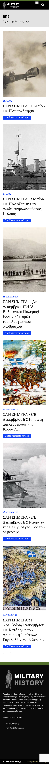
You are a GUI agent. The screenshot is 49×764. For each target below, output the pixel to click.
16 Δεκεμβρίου (10, 512)
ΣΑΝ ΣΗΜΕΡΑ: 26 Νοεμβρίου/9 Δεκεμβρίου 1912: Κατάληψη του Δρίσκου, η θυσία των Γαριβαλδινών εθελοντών (23, 630)
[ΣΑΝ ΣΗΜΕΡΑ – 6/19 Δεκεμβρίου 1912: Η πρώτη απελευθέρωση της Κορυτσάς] (24, 372)
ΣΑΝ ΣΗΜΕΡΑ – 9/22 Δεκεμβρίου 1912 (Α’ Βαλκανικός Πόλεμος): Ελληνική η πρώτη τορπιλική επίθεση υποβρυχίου (21, 314)
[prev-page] (5, 653)
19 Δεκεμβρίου (10, 409)
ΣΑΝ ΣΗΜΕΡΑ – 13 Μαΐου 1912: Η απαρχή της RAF (24, 108)
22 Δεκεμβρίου (11, 297)
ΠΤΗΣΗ (27, 761)
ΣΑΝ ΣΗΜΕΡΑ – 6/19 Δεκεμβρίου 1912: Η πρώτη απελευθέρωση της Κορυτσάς (23, 422)
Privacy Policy (39, 761)
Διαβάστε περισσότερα (17, 118)
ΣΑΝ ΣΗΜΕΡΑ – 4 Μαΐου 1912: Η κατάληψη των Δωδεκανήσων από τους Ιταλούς (23, 206)
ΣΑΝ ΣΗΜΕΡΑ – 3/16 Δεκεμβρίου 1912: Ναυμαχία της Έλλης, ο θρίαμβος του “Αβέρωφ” (24, 525)
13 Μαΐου (7, 101)
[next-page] (10, 653)
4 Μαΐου (7, 194)
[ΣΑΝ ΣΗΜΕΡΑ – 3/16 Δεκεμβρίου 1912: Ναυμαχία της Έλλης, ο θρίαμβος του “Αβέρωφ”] (24, 475)
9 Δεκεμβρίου (10, 615)
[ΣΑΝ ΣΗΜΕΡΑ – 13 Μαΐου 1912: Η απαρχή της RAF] (24, 64)
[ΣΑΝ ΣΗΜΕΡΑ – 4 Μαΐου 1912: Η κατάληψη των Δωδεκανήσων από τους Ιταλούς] (24, 157)
